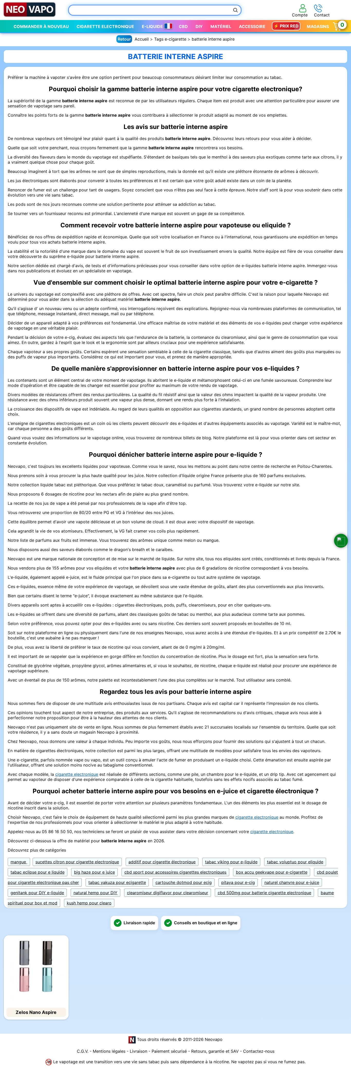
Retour (124, 39)
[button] (341, 540)
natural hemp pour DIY (95, 892)
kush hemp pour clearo (89, 903)
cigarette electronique (76, 774)
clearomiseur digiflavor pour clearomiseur (167, 892)
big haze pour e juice (94, 872)
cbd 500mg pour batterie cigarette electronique (264, 892)
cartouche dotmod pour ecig (183, 882)
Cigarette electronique (105, 26)
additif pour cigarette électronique (162, 861)
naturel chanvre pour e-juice (291, 882)
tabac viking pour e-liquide (231, 861)
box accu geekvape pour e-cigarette (271, 872)
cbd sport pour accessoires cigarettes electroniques (175, 872)
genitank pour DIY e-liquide (37, 892)
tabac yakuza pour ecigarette (117, 882)
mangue (19, 861)
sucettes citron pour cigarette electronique (77, 861)
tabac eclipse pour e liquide (37, 872)
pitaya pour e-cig (238, 882)
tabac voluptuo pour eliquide (295, 861)
